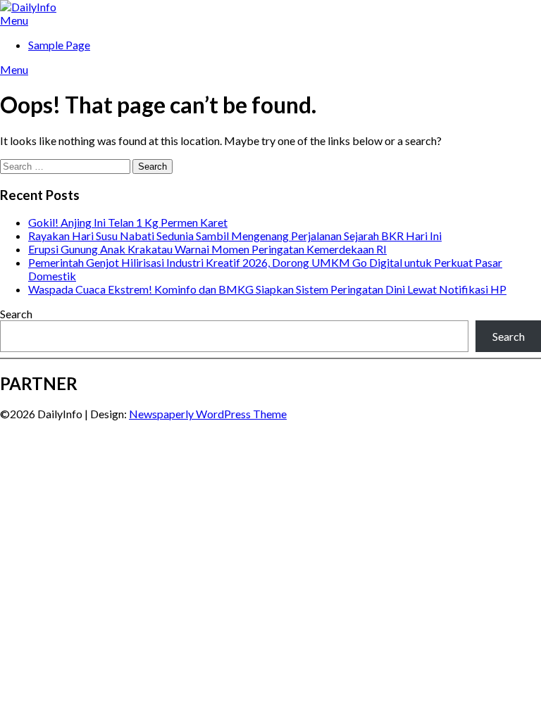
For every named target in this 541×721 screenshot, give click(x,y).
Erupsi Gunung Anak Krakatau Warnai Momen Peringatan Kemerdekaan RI (207, 249)
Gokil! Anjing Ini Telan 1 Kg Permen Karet (128, 222)
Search (16, 313)
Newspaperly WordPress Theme (208, 413)
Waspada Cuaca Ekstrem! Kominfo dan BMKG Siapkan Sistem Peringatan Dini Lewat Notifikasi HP (267, 289)
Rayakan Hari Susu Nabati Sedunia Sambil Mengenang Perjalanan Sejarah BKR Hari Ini (235, 235)
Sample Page (59, 44)
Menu (14, 20)
